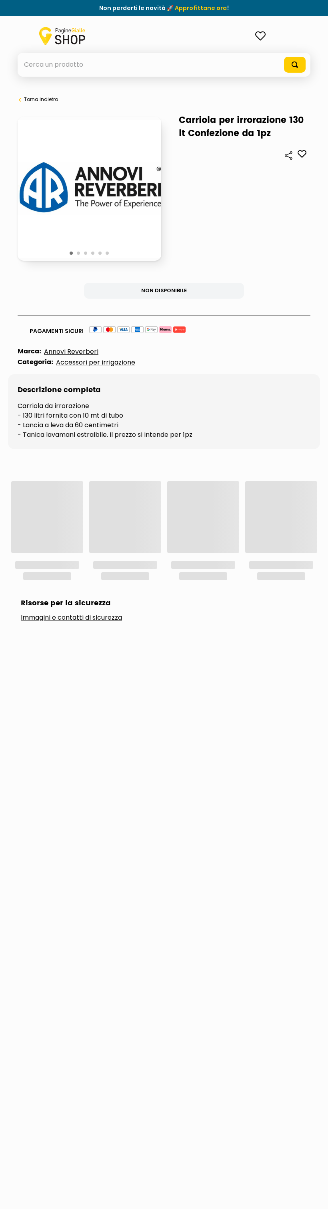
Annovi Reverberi (71, 351)
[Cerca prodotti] (295, 65)
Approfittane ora (201, 8)
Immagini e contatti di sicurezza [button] (71, 510)
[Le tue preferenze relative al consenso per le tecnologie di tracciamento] (314, 1195)
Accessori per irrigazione (95, 362)
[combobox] (164, 65)
